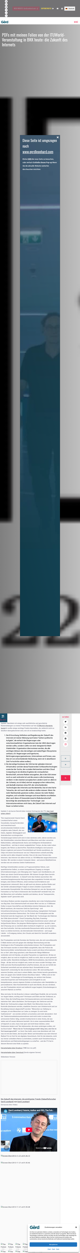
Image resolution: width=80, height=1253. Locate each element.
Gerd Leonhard (23, 1102)
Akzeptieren (53, 1244)
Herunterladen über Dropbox (11, 1048)
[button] (76, 1227)
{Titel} (49, 1249)
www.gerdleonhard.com (38, 151)
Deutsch (71, 9)
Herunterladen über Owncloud (12, 1052)
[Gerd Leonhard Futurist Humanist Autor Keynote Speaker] (4, 22)
